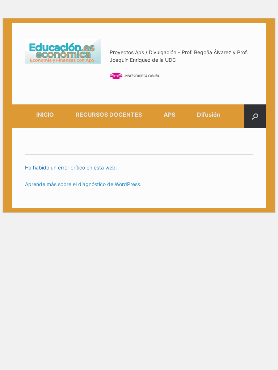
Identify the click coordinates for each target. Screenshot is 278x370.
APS (169, 114)
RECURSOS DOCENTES (109, 114)
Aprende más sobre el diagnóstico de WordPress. (83, 184)
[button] (255, 116)
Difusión (208, 114)
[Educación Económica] (63, 51)
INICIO (45, 114)
